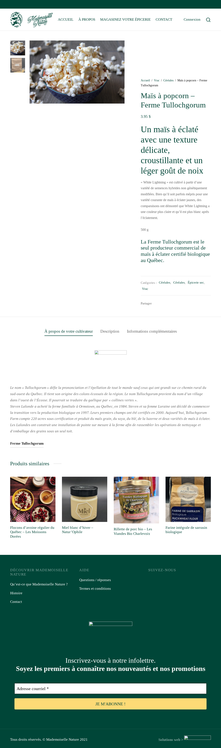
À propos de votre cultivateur (68, 331)
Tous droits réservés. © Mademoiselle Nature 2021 (49, 739)
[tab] (68, 331)
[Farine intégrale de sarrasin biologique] (188, 499)
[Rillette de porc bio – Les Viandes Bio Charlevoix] (136, 500)
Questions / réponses (95, 580)
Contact (16, 602)
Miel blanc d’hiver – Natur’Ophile (77, 530)
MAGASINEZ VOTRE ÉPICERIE (125, 19)
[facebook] (13, 4)
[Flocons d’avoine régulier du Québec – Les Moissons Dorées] (32, 499)
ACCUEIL (65, 19)
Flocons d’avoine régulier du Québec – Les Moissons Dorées (32, 532)
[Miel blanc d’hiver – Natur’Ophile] (84, 499)
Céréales (168, 80)
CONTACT (164, 19)
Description (109, 331)
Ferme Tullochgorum (27, 443)
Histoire (16, 593)
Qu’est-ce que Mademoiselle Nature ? (39, 584)
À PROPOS (86, 19)
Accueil (145, 80)
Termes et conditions (95, 589)
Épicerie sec (196, 282)
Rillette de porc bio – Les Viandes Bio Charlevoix (133, 531)
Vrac (156, 80)
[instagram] (22, 4)
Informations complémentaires (152, 331)
